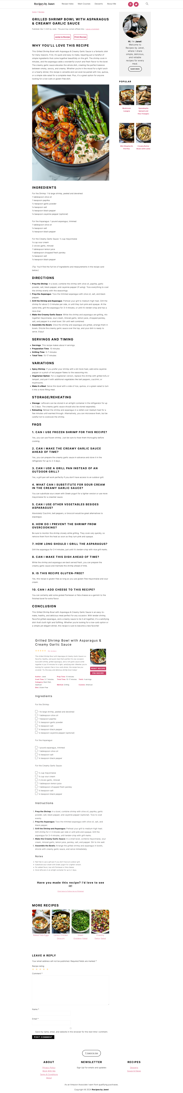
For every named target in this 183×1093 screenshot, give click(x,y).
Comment (37, 973)
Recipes (41, 12)
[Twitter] (136, 4)
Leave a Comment (92, 29)
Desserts (99, 4)
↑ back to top (91, 1053)
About (49, 1078)
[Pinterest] (130, 4)
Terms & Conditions (49, 1074)
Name (35, 1009)
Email (35, 1019)
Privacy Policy (48, 1067)
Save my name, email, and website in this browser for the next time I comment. (71, 1032)
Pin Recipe (98, 673)
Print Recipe (80, 37)
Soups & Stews (134, 1071)
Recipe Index (68, 4)
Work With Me (48, 1071)
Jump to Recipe (62, 37)
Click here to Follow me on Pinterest (71, 891)
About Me (111, 4)
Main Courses (84, 4)
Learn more (135, 69)
